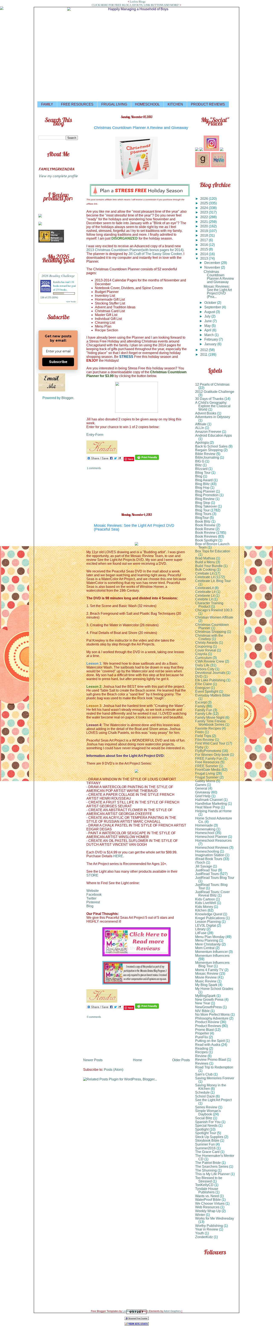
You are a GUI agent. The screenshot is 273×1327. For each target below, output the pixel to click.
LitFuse (200, 933)
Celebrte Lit (204, 599)
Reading (201, 1048)
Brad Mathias (205, 558)
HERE (118, 856)
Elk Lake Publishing (210, 680)
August (210, 312)
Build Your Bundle (209, 566)
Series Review (206, 1107)
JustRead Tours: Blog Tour (211, 886)
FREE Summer (206, 766)
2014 (204, 254)
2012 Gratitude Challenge (214, 392)
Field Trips (203, 736)
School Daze (205, 1096)
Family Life (203, 713)
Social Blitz (203, 1118)
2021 (204, 222)
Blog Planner (205, 491)
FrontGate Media (208, 769)
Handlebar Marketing (211, 803)
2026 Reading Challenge (58, 275)
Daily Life (202, 665)
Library (200, 929)
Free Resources (207, 762)
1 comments (94, 468)
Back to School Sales (211, 446)
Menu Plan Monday (210, 937)
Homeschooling (207, 851)
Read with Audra (207, 1044)
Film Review (204, 740)
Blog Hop (202, 487)
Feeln (199, 732)
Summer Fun (205, 1144)
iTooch (200, 862)
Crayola (201, 654)
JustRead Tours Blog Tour (214, 877)
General (201, 788)
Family (200, 706)
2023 (204, 212)
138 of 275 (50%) (49, 297)
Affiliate (200, 424)
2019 (204, 231)
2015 (204, 249)
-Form (98, 434)
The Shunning (206, 1170)
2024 (204, 208)
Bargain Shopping (209, 450)
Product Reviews (208, 1026)
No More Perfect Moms (212, 1014)
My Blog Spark (206, 985)
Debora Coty (204, 669)
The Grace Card (207, 1152)
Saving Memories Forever (214, 1078)
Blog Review (205, 499)
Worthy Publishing (209, 1226)
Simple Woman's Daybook (208, 1112)
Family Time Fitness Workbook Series (210, 722)
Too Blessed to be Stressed (208, 1179)
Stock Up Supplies (209, 1137)
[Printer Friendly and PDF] (147, 459)
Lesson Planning (208, 921)
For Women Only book (212, 754)
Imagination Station (209, 855)
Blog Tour (202, 510)
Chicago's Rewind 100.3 (213, 610)
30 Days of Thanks (209, 399)
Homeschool (204, 833)
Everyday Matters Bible (212, 695)
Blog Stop (202, 503)
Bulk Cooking (205, 569)
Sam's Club (204, 1074)
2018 (204, 235)
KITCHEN (175, 104)
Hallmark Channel (209, 800)
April (208, 330)
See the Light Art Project (213, 1100)
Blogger (67, 398)
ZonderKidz (204, 1237)
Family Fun (203, 710)
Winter (200, 1215)
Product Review (207, 1022)
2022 (204, 217)
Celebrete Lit (205, 595)
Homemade (204, 825)
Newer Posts (93, 1060)
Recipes (201, 1052)
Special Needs (206, 1125)
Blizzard (201, 469)
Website (92, 890)
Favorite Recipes (208, 728)
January (210, 344)
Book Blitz (203, 521)
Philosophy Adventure (211, 1018)
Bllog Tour (203, 472)
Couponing (203, 646)
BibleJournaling (207, 457)
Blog (89, 906)
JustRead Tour (206, 870)
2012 (204, 350)
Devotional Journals (210, 672)
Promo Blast (204, 1029)
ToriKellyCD (204, 1185)
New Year (202, 1003)
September (213, 307)
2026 (204, 198)
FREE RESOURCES (77, 104)
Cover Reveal (205, 650)
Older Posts (181, 1060)
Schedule (202, 1092)
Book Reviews (206, 536)
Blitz (198, 465)
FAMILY (47, 104)
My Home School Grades (214, 988)
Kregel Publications (210, 918)
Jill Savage (203, 866)
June (208, 321)
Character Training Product (209, 604)
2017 (204, 240)
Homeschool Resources (213, 840)
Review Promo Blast (210, 1059)
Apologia (202, 442)
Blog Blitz (202, 484)
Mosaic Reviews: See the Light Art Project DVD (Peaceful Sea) (134, 527)
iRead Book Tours (208, 859)
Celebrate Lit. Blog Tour (213, 581)
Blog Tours (203, 514)
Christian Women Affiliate (214, 617)
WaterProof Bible (208, 1199)
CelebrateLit (204, 588)
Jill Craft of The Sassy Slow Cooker (155, 254)
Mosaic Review (206, 973)
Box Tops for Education (212, 551)
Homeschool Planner (211, 836)
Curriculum (203, 658)
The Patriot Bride (208, 1163)
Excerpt (201, 702)
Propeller (202, 1033)
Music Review (205, 981)
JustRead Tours (207, 874)
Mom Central (205, 948)
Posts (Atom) (113, 1069)
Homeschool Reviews (211, 847)
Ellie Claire (203, 684)
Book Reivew (205, 525)
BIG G (199, 461)
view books (71, 301)
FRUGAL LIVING (114, 104)
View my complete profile (58, 175)
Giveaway (202, 792)
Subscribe (58, 362)
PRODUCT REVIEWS (208, 104)
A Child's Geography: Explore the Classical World (213, 406)
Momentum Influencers (212, 955)
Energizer (202, 688)
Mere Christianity (208, 944)
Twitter (91, 898)
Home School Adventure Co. (213, 820)
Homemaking (205, 829)
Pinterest (93, 902)
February (211, 339)
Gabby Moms (205, 781)
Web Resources (207, 1207)
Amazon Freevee (208, 431)
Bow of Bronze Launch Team (212, 545)
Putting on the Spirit (210, 1041)
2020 (204, 226)
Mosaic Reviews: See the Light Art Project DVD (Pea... (218, 291)
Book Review (205, 532)
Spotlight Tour (205, 1133)
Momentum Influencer (211, 952)
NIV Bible (202, 1011)
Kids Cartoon (205, 899)
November (212, 267)
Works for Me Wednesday (214, 1218)
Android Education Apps (213, 435)
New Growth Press (209, 999)
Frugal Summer (207, 777)
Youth (199, 1233)
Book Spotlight (206, 540)
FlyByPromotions (208, 751)
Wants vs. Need (207, 1196)
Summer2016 (205, 1148)
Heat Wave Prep (207, 807)
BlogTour (202, 517)
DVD (199, 676)
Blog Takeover (206, 506)
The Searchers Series (211, 1166)
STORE (92, 875)
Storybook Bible (207, 1140)
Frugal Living (205, 773)
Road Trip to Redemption (214, 1067)
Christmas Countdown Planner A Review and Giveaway (141, 128)
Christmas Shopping (210, 632)
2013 (204, 258)
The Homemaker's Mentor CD (214, 1157)
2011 (204, 354)
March (209, 335)
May (208, 326)
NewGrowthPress (208, 1007)
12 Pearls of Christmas (212, 384)
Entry (90, 434)
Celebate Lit (204, 573)
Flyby (199, 747)
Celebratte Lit (205, 592)
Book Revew (205, 529)
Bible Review (205, 454)
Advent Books (205, 413)
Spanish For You (208, 1122)
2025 (204, 203)
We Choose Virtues (210, 1203)
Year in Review (206, 1229)
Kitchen (201, 910)
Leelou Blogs (137, 1)
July (207, 316)
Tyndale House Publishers (206, 1190)
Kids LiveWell (205, 903)
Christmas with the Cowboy (209, 637)
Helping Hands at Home (213, 811)
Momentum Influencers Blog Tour (212, 964)
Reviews (201, 1063)
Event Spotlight (206, 691)
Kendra (57, 282)
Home (137, 1060)
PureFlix (201, 1037)
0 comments (94, 1016)
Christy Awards (206, 642)
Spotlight (202, 1129)
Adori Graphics (172, 1311)
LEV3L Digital (205, 925)
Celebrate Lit (205, 577)
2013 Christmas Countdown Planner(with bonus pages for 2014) (134, 250)
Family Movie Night (209, 717)
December (212, 263)
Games (200, 785)
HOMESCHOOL (147, 104)
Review (201, 1056)
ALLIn (199, 428)
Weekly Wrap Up (208, 1211)
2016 (204, 245)
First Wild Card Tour (210, 743)
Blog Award (204, 480)
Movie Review (206, 977)
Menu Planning (206, 940)
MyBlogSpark (205, 996)
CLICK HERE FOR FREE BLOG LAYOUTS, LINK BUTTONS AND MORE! (135, 5)
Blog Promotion (207, 495)
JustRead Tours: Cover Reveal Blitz (212, 893)
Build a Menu (205, 562)
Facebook (94, 894)
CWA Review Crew (209, 661)
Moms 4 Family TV (209, 970)
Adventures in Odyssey (212, 417)
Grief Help (203, 796)
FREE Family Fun (208, 758)
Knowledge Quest (208, 914)
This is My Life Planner (212, 1174)
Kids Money (204, 907)
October (210, 302)
